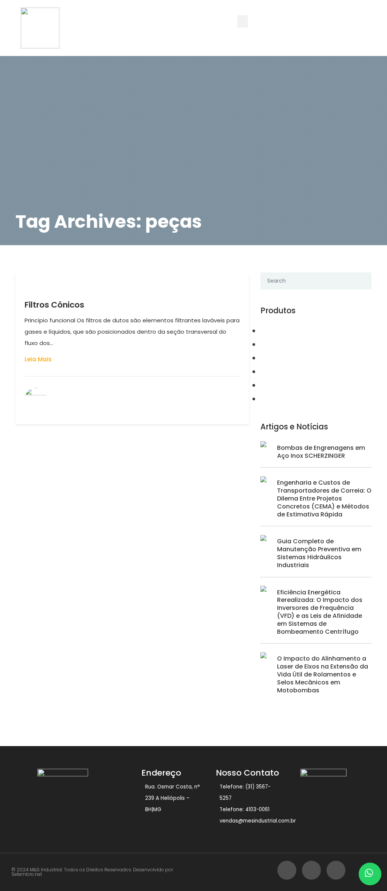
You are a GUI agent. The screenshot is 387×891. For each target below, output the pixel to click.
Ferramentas (283, 371)
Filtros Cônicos (54, 305)
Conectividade (287, 344)
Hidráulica (279, 385)
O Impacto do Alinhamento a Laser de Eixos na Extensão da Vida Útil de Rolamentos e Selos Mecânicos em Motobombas (322, 674)
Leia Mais (38, 359)
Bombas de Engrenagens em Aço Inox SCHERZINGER (321, 451)
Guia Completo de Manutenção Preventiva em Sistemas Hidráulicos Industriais (319, 553)
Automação (281, 331)
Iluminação (281, 399)
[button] (242, 21)
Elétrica (274, 358)
